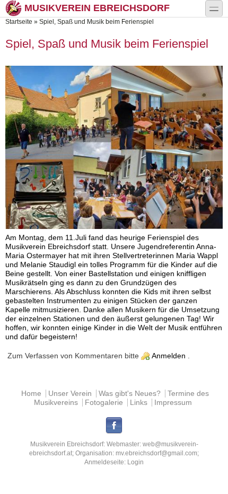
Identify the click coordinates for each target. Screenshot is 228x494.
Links (138, 403)
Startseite (18, 21)
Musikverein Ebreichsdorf (97, 8)
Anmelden (169, 356)
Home (31, 394)
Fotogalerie (104, 403)
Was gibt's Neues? (130, 394)
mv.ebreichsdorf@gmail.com (156, 453)
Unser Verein (70, 394)
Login (135, 462)
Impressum (173, 403)
